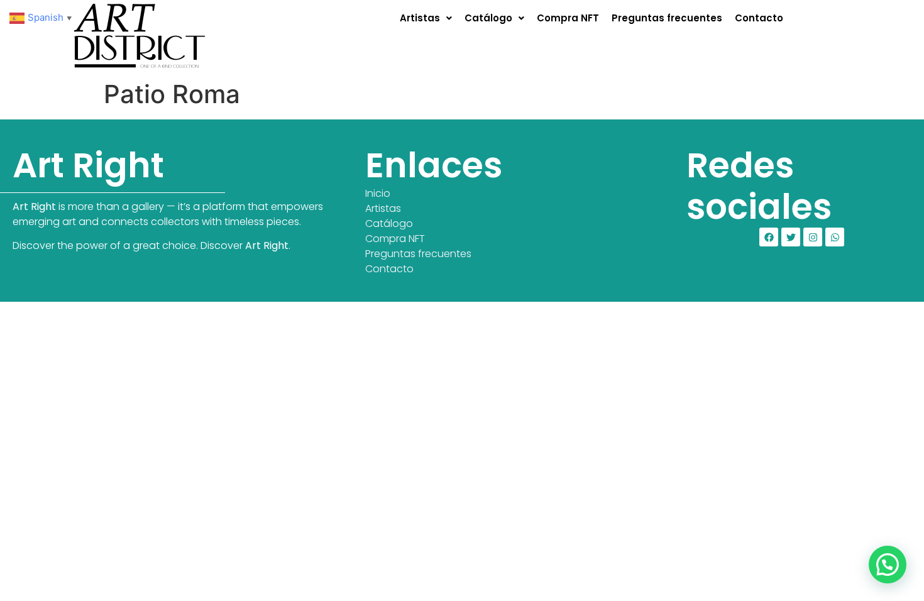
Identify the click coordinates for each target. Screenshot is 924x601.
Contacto (759, 18)
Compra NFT (568, 18)
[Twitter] (790, 237)
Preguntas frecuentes (667, 18)
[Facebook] (768, 237)
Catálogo (488, 18)
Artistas (420, 18)
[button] (425, 18)
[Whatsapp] (834, 237)
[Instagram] (812, 237)
